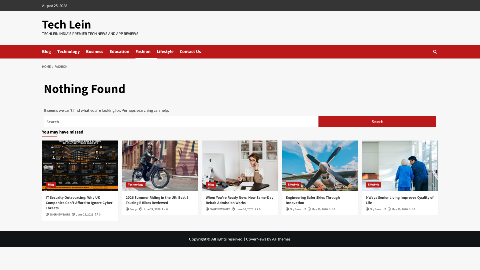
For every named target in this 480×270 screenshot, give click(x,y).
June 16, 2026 (244, 209)
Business (94, 51)
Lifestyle (165, 51)
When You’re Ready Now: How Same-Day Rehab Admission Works (240, 200)
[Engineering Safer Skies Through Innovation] (320, 165)
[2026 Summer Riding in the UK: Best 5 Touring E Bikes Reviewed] (160, 165)
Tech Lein (66, 24)
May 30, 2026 (320, 209)
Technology (68, 51)
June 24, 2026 (151, 209)
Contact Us (190, 51)
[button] (435, 51)
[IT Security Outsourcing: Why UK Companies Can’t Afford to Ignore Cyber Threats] (80, 165)
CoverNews (256, 238)
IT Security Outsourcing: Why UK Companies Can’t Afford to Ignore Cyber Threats (79, 203)
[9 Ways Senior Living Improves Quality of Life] (400, 165)
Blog (46, 51)
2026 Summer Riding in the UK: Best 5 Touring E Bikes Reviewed (157, 200)
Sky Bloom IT (298, 209)
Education (119, 51)
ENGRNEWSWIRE (60, 214)
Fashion (143, 51)
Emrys (134, 209)
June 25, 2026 (84, 214)
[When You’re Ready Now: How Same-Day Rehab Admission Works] (240, 165)
